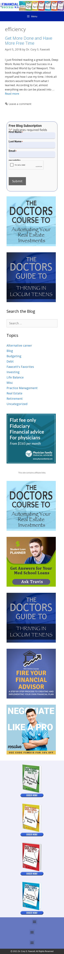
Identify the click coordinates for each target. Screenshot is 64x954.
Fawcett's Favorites (20, 367)
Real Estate (14, 393)
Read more (12, 93)
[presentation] (26, 165)
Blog (10, 351)
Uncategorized (17, 404)
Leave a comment (20, 104)
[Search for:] (32, 323)
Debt (10, 361)
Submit (17, 181)
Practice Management (22, 388)
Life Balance (15, 377)
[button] (34, 921)
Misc (10, 383)
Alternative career (19, 345)
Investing (13, 372)
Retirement (15, 399)
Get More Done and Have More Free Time (28, 40)
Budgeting (14, 356)
